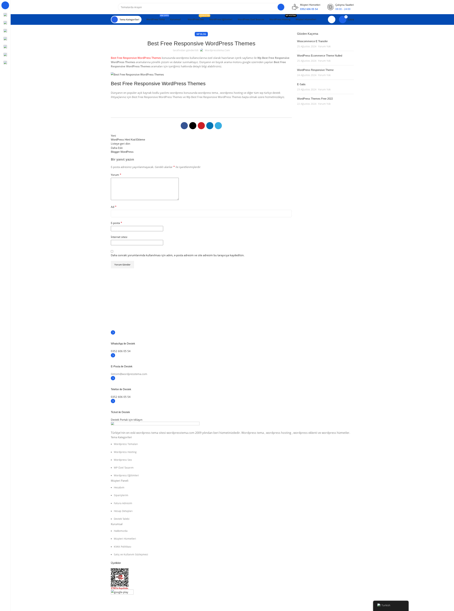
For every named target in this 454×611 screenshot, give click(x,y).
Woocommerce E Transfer (312, 41)
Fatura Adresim (123, 503)
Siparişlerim (121, 495)
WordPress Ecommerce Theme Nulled (319, 55)
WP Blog (201, 34)
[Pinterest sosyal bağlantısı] (201, 125)
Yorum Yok (324, 46)
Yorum (116, 175)
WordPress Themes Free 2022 (315, 98)
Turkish (385, 605)
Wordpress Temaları (126, 444)
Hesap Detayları (123, 511)
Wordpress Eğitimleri (126, 475)
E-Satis (301, 84)
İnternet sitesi (119, 237)
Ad (114, 207)
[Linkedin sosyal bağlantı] (209, 125)
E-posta (116, 223)
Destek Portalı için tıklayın (126, 419)
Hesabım (119, 487)
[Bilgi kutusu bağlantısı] (232, 339)
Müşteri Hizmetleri (125, 538)
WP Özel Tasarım (124, 467)
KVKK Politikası (122, 546)
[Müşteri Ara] (281, 7)
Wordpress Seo (123, 459)
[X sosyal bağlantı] (192, 125)
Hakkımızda (121, 530)
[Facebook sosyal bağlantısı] (184, 125)
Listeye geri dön (120, 143)
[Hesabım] (331, 19)
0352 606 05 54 (121, 351)
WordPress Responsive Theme (315, 69)
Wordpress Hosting (125, 452)
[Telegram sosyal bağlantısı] (218, 125)
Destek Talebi (121, 518)
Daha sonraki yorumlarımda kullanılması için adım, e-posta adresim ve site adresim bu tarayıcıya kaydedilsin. (177, 255)
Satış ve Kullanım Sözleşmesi (131, 554)
